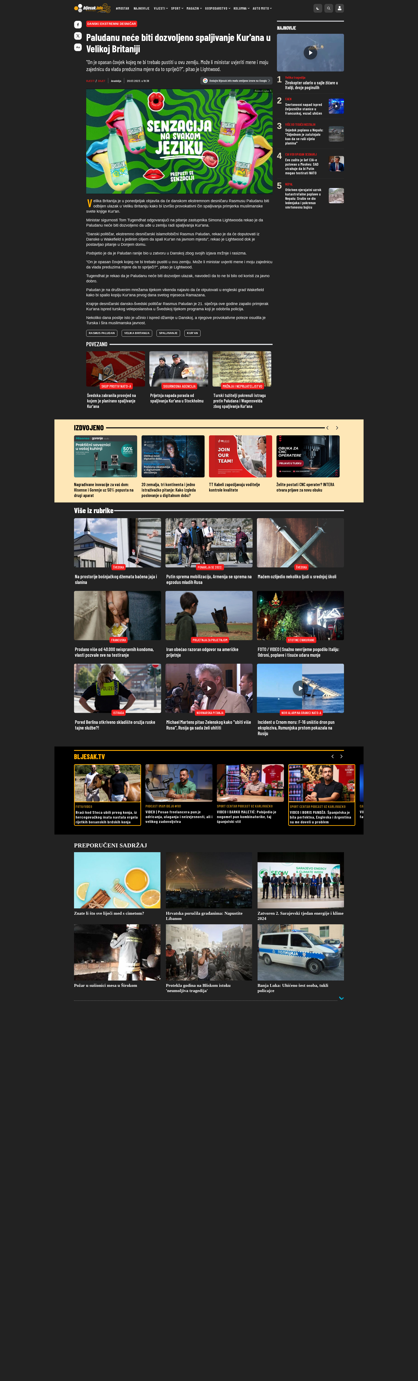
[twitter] (78, 36)
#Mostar (122, 8)
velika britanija (137, 360)
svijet (101, 81)
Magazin (193, 8)
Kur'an (192, 360)
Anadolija (116, 81)
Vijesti (159, 8)
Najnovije (142, 8)
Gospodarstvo (216, 8)
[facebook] (78, 25)
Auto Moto (261, 8)
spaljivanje (168, 360)
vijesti (90, 81)
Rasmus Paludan (102, 360)
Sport (175, 8)
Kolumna (240, 8)
